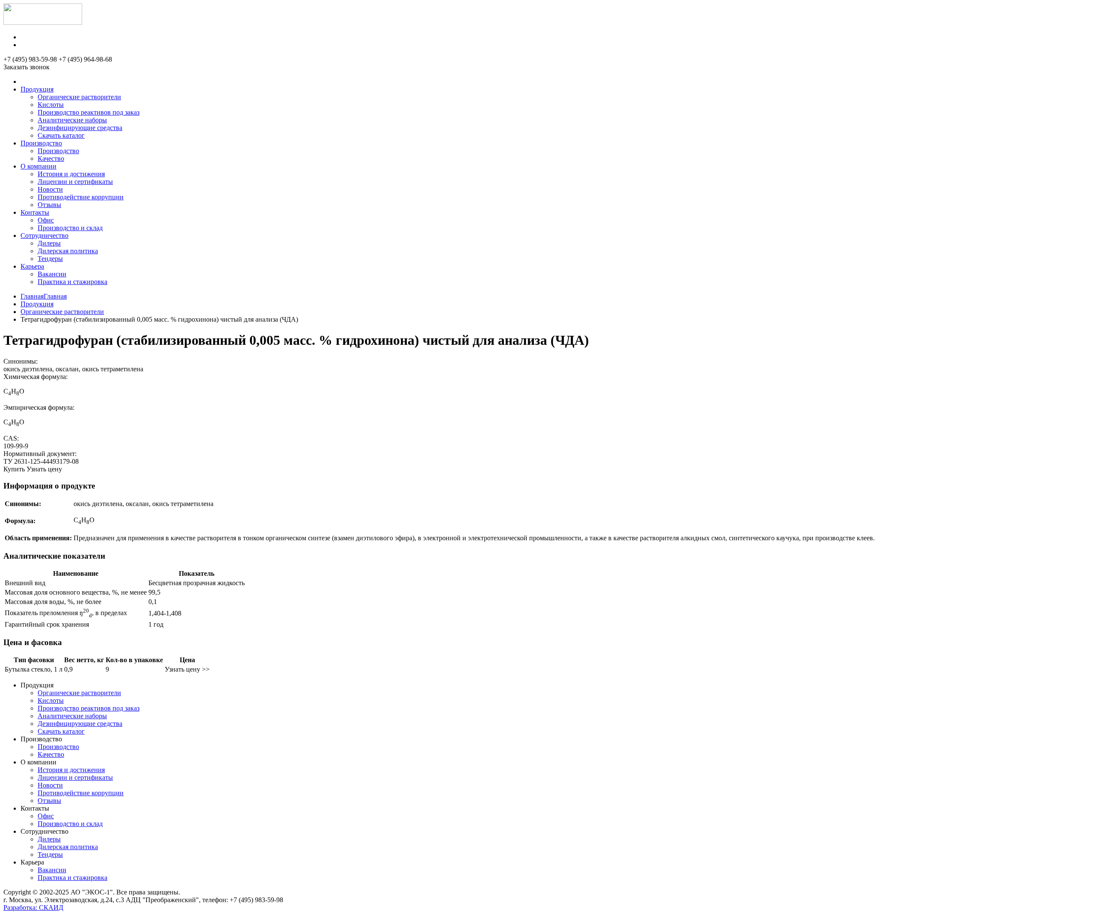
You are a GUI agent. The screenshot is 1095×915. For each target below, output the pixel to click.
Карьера (32, 266)
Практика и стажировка (72, 281)
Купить (14, 469)
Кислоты (51, 104)
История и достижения (71, 174)
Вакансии (52, 274)
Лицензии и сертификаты (75, 181)
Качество (51, 158)
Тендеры (50, 258)
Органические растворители (79, 97)
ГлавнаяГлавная (44, 296)
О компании (38, 166)
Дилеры (49, 243)
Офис (46, 220)
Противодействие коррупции (81, 197)
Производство (41, 143)
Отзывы (49, 204)
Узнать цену (44, 469)
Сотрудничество (44, 235)
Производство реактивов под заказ (88, 112)
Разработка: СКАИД (33, 907)
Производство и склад (70, 227)
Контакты (35, 212)
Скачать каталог (61, 135)
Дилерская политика (68, 251)
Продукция (37, 89)
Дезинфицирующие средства (80, 127)
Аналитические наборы (72, 120)
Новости (50, 189)
